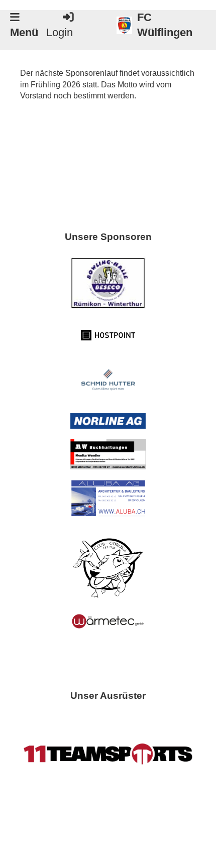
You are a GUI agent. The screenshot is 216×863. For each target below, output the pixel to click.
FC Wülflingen (164, 25)
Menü (24, 33)
